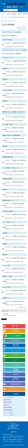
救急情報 (15, 331)
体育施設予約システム (15, 379)
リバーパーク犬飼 (8, 412)
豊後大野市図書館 (8, 407)
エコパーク (16, 360)
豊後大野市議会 (15, 340)
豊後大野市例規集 (16, 384)
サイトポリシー (13, 423)
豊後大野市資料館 (8, 402)
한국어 (23, 3)
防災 (15, 326)
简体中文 (13, 3)
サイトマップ (24, 10)
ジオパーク (16, 355)
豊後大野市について (25, 14)
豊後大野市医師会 (6, 53)
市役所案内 (14, 14)
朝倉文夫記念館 (7, 399)
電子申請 (15, 374)
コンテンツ (14, 20)
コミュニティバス (16, 389)
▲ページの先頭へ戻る (21, 307)
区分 (9, 20)
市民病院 (20, 14)
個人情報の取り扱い (13, 426)
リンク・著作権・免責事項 (13, 425)
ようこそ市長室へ (16, 335)
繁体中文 (18, 3)
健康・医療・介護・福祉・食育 (18, 17)
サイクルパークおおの (9, 415)
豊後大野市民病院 (7, 39)
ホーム (3, 14)
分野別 (8, 14)
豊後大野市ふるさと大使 (15, 345)
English (8, 3)
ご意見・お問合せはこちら (13, 428)
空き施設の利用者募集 (16, 369)
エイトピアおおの (8, 397)
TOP (2, 17)
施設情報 (15, 393)
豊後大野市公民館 (8, 410)
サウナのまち (15, 364)
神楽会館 (6, 404)
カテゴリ (5, 17)
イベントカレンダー (16, 350)
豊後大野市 (14, 7)
